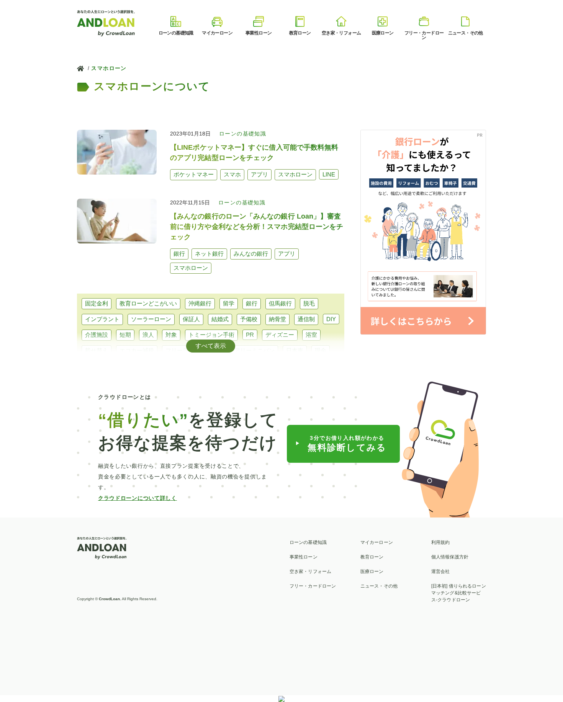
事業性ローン (304, 557)
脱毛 (309, 303)
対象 (171, 334)
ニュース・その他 (379, 586)
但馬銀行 (280, 303)
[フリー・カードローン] (424, 21)
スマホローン (108, 68)
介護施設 (96, 334)
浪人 (148, 334)
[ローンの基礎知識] (176, 21)
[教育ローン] (300, 21)
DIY (331, 319)
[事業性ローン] (258, 21)
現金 (320, 350)
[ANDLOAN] (106, 22)
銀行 (251, 303)
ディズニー (279, 334)
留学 (228, 303)
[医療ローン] (382, 21)
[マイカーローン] (217, 21)
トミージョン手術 (211, 334)
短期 (125, 334)
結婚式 (220, 319)
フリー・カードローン (313, 586)
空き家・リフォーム (310, 571)
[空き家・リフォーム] (341, 21)
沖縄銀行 (199, 303)
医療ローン (372, 571)
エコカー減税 (136, 350)
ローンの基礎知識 (308, 542)
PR (250, 334)
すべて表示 (210, 346)
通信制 (306, 319)
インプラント (102, 319)
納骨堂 (277, 319)
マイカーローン (376, 542)
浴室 (311, 334)
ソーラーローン (151, 319)
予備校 (248, 319)
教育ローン (372, 557)
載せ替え (96, 350)
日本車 (294, 350)
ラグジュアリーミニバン (243, 350)
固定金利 (96, 303)
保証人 (191, 319)
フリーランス (182, 350)
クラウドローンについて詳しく (137, 498)
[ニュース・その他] (465, 21)
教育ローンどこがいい (148, 303)
